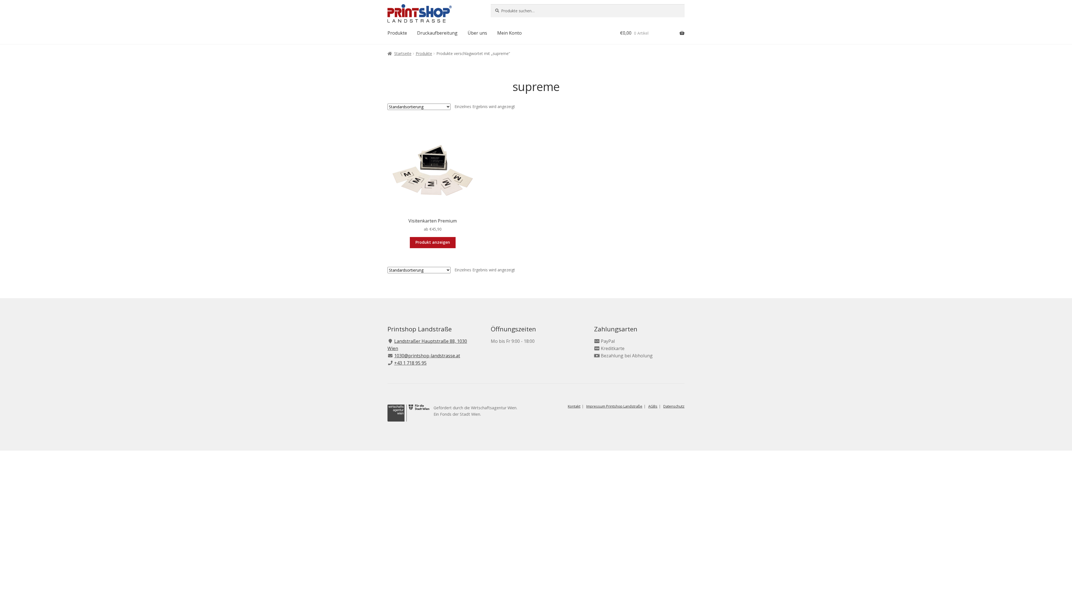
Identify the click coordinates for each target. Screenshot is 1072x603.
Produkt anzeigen (432, 242)
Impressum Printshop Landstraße (614, 406)
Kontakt (574, 406)
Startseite (402, 53)
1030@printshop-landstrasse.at (427, 356)
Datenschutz (674, 406)
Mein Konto (509, 33)
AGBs (652, 406)
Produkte (397, 33)
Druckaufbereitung (437, 33)
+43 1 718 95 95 (410, 363)
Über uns (477, 33)
